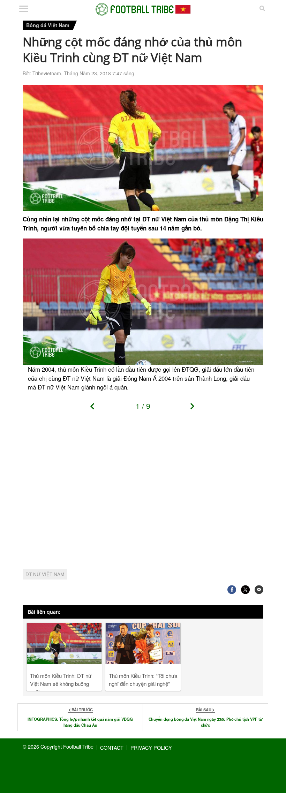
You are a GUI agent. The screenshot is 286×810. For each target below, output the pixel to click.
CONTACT (111, 747)
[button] (94, 408)
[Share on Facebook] (231, 590)
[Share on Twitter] (245, 590)
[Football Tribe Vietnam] (143, 9)
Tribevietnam (46, 73)
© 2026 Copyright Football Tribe (58, 746)
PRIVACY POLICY (151, 747)
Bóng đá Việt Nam (47, 25)
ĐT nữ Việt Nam (44, 573)
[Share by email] (259, 590)
